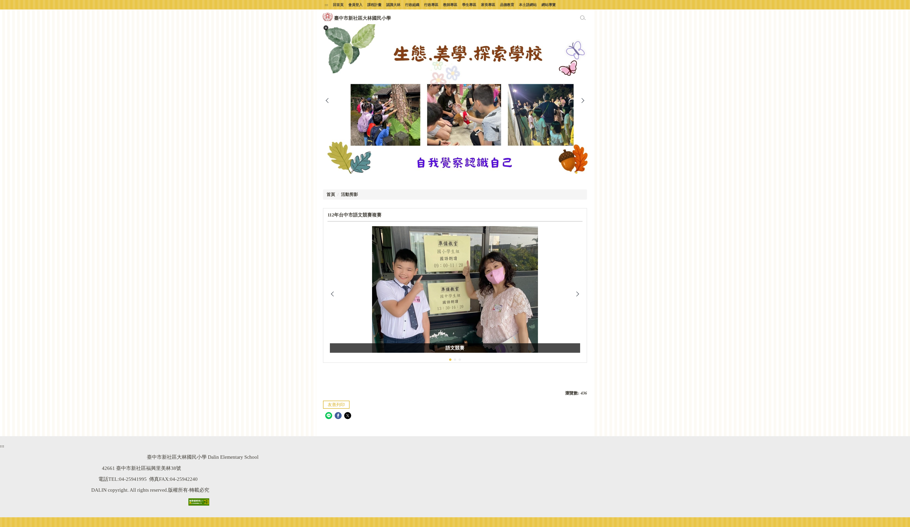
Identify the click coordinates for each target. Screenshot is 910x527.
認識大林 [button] (393, 5)
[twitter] (348, 416)
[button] (325, 27)
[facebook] (339, 416)
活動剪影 (349, 194)
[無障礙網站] (198, 501)
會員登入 (355, 5)
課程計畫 (374, 5)
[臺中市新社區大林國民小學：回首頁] (327, 16)
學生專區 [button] (469, 5)
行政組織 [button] (412, 5)
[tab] (576, 172)
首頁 (331, 194)
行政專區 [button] (431, 5)
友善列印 (336, 404)
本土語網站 (528, 5)
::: (326, 5)
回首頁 (338, 5)
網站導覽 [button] (548, 5)
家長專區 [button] (488, 5)
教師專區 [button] (450, 5)
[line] (329, 416)
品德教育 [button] (507, 5)
